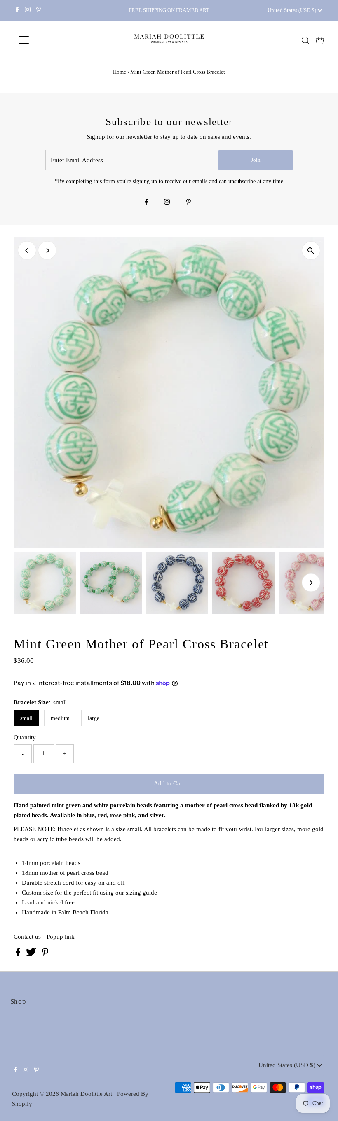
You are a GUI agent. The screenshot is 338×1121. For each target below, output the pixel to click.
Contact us (27, 937)
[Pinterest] (38, 10)
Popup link (61, 937)
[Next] (47, 250)
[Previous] (27, 250)
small (26, 718)
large (93, 718)
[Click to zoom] (311, 250)
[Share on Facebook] (19, 954)
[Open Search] (305, 40)
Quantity (25, 737)
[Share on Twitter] (32, 954)
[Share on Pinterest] (45, 954)
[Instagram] (28, 10)
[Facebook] (17, 10)
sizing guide (141, 892)
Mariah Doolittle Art (86, 1094)
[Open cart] (320, 40)
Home (119, 72)
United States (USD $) (292, 10)
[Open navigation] (50, 40)
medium (60, 718)
